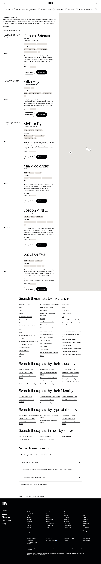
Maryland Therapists (67, 436)
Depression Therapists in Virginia (48, 377)
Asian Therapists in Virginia (47, 399)
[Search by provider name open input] (96, 3)
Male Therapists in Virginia (25, 396)
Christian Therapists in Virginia (69, 396)
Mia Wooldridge (37, 166)
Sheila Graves (35, 254)
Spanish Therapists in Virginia (69, 399)
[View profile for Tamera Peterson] (13, 43)
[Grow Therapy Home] (50, 3)
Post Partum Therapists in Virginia (70, 372)
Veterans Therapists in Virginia (47, 384)
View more (6, 26)
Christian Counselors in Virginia (27, 418)
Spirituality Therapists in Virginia (70, 379)
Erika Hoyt (32, 82)
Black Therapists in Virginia (47, 403)
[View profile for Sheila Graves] (13, 261)
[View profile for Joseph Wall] (13, 217)
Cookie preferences (86, 540)
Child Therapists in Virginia (47, 369)
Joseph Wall (34, 210)
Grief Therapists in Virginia (46, 381)
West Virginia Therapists (46, 436)
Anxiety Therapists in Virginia (26, 381)
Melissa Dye (33, 124)
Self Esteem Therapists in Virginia (70, 376)
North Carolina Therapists (25, 436)
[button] (86, 9)
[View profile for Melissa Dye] (13, 131)
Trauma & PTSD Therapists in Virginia (71, 382)
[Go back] (5, 3)
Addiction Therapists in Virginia (26, 369)
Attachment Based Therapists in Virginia (29, 415)
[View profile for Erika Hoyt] (13, 89)
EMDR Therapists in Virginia (69, 415)
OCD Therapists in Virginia (68, 369)
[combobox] (17, 9)
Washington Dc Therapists (47, 439)
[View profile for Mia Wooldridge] (13, 173)
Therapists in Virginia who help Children (50, 396)
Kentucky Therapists (24, 439)
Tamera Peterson (37, 36)
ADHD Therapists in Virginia (26, 372)
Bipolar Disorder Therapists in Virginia (28, 384)
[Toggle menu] (20, 9)
